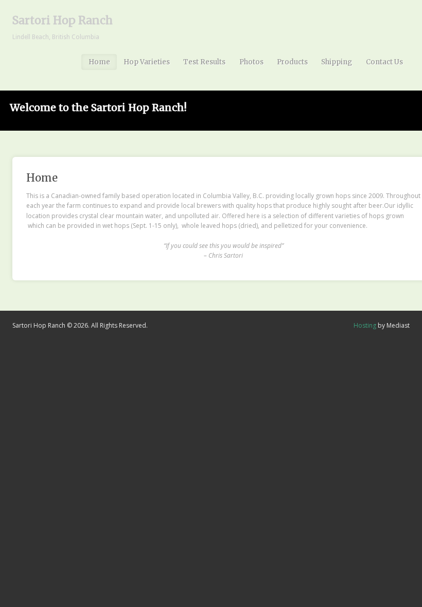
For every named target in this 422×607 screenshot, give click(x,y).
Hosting (365, 325)
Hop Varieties (147, 62)
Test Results (204, 62)
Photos (251, 62)
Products (292, 62)
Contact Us (384, 62)
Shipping (336, 62)
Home (99, 62)
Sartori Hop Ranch (62, 20)
